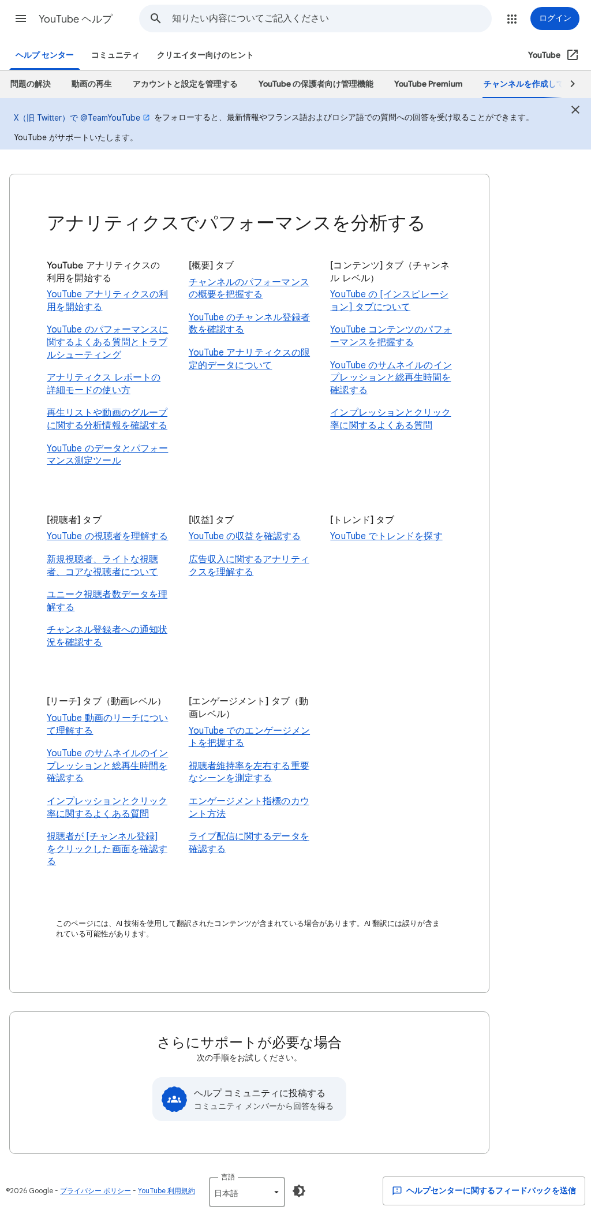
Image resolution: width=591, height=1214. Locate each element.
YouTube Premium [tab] (428, 84)
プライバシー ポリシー (95, 1190)
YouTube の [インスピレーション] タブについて (389, 301)
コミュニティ (115, 55)
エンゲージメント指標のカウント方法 (249, 807)
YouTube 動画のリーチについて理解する (107, 724)
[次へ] (567, 84)
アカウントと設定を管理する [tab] (185, 84)
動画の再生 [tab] (92, 84)
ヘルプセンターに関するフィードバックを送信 (490, 1191)
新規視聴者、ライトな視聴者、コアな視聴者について (102, 566)
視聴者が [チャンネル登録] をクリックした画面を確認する (107, 849)
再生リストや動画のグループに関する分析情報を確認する (107, 419)
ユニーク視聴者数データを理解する (107, 601)
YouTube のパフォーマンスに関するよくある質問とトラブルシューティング (107, 342)
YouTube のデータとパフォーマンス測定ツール (107, 455)
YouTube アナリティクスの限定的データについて (249, 359)
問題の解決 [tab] (30, 84)
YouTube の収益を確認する (245, 536)
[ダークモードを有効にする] (299, 1191)
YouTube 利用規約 (166, 1190)
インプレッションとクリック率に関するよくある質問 (390, 419)
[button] (21, 18)
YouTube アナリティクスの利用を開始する (107, 301)
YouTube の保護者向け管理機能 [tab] (316, 84)
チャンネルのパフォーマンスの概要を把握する (249, 289)
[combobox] (331, 18)
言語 (228, 1176)
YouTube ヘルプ (76, 19)
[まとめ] (575, 111)
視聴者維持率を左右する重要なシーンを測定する (249, 772)
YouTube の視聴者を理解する (107, 536)
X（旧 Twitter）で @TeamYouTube (77, 118)
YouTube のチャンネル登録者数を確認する (249, 324)
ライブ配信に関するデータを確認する (249, 843)
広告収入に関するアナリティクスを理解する (249, 566)
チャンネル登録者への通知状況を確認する (107, 636)
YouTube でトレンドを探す (386, 536)
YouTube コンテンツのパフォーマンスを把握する (390, 336)
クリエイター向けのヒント (205, 55)
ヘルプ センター (45, 55)
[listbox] (247, 1192)
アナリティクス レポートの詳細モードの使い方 (103, 384)
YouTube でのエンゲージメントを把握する (249, 737)
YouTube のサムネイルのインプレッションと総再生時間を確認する (390, 378)
